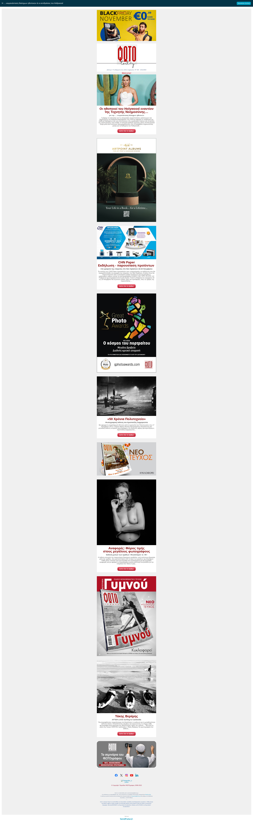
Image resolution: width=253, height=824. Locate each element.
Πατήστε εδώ (148, 794)
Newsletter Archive (244, 3)
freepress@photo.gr (136, 796)
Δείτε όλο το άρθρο (126, 131)
